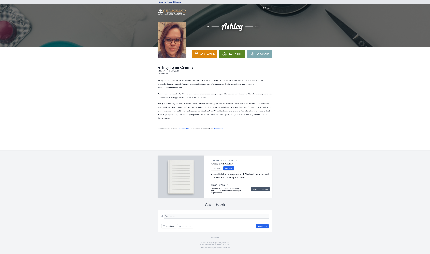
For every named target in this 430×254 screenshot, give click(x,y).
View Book (216, 168)
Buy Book (228, 168)
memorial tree (184, 128)
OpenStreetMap (217, 248)
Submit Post (262, 226)
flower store (218, 128)
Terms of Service (221, 244)
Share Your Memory (260, 189)
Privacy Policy (208, 244)
